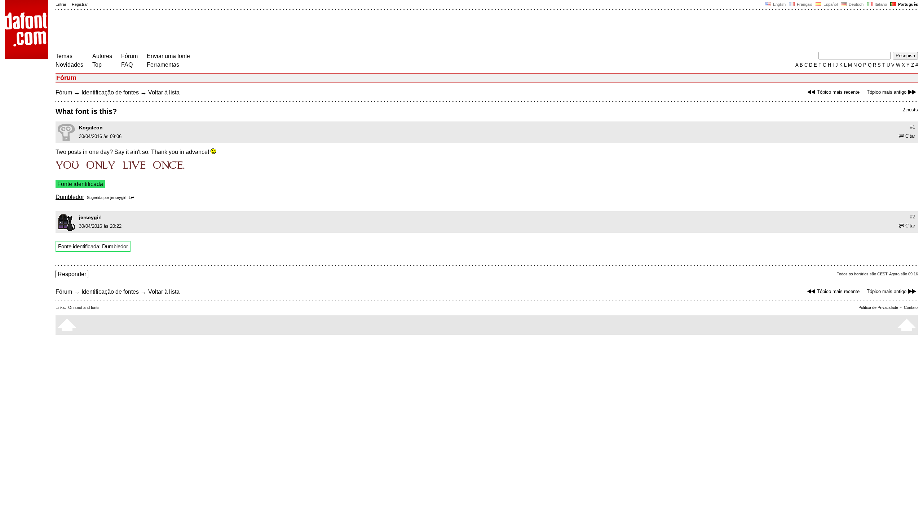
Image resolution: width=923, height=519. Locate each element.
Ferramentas (163, 65)
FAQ (127, 65)
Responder (72, 274)
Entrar (61, 4)
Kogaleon (91, 127)
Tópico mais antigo (886, 92)
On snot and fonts (84, 307)
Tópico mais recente (838, 92)
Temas (64, 56)
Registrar (80, 4)
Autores (102, 56)
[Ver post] (132, 197)
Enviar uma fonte (168, 56)
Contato (911, 307)
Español (830, 4)
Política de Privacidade (878, 307)
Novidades (69, 65)
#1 (912, 127)
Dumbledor (70, 197)
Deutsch (856, 4)
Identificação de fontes (110, 92)
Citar (910, 136)
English (779, 4)
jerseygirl (118, 197)
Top (97, 65)
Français (804, 4)
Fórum (129, 56)
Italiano (880, 4)
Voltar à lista (164, 92)
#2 (912, 216)
